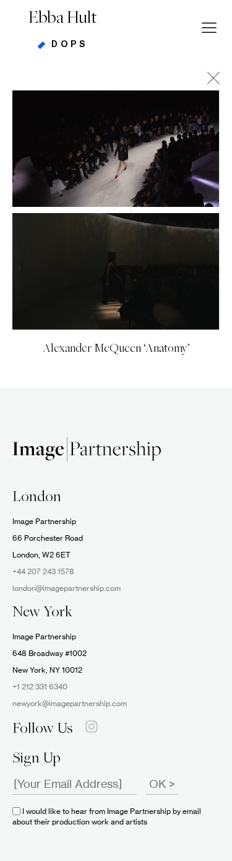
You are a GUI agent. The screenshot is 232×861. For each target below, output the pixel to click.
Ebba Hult (62, 18)
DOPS (69, 44)
